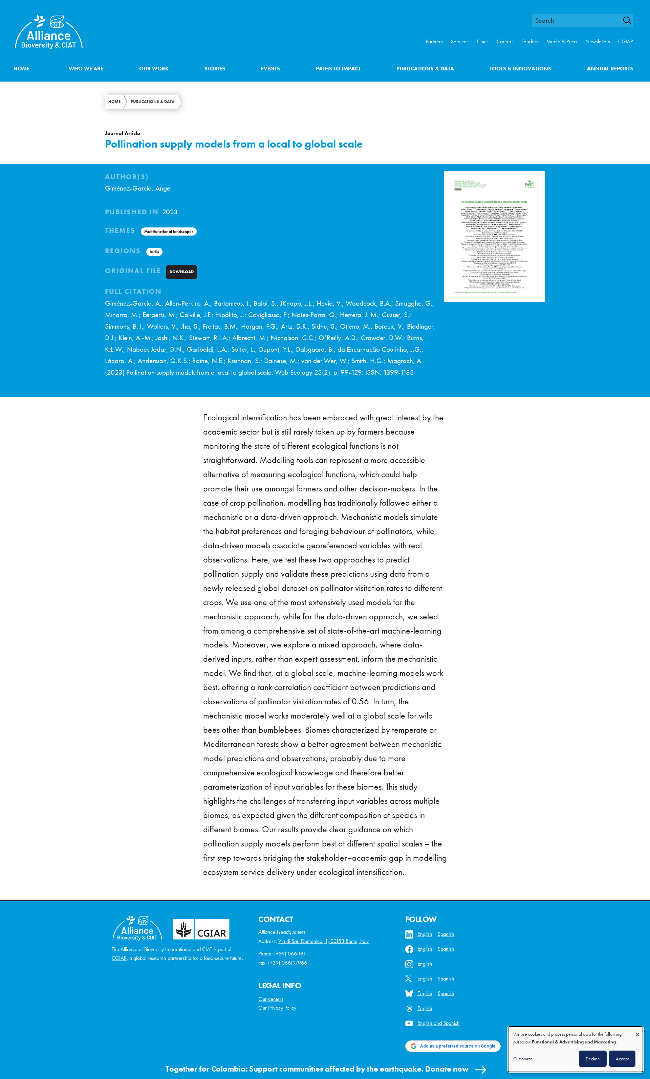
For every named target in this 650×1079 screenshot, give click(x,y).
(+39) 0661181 (290, 953)
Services (460, 41)
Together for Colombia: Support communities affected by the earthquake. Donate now (317, 1069)
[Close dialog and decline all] (637, 1031)
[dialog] (575, 1049)
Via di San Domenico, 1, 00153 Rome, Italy (323, 941)
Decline (593, 1059)
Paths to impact (338, 68)
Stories (214, 68)
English (424, 934)
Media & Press (561, 41)
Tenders (530, 41)
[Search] (631, 20)
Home (21, 68)
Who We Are (86, 68)
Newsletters (597, 41)
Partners (434, 41)
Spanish (446, 934)
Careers (505, 41)
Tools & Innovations (520, 68)
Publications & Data (425, 68)
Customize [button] (523, 1059)
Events (270, 68)
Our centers (270, 999)
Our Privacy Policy (277, 1007)
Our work (154, 68)
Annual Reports (610, 68)
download (182, 271)
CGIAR (625, 41)
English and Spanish (438, 1023)
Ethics (483, 41)
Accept (622, 1059)
